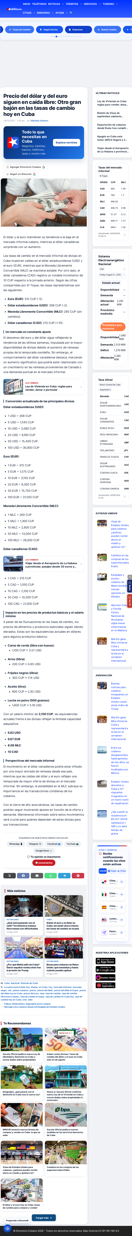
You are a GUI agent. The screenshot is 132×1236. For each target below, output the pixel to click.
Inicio (26, 3)
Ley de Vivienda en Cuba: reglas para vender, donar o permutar (112, 103)
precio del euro (31, 993)
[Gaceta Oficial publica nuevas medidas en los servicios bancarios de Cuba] (66, 1114)
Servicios (90, 3)
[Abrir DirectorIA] (8, 1228)
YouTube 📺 (73, 844)
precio (33, 990)
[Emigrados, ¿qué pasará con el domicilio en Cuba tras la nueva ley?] (22, 1077)
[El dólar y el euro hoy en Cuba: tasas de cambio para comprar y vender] (22, 1190)
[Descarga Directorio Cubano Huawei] (105, 987)
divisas (34, 987)
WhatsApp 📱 (16, 844)
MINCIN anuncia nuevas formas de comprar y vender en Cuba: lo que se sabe (21, 1132)
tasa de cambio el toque (32, 996)
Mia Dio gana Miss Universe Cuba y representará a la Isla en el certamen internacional (119, 650)
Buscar (71, 13)
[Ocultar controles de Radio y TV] (129, 577)
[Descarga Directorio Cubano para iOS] (105, 963)
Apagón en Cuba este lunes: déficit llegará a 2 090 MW (111, 138)
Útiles (27, 12)
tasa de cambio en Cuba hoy (60, 996)
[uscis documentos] (103, 814)
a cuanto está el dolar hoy (17, 987)
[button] (129, 586)
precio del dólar (45, 990)
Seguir (113, 871)
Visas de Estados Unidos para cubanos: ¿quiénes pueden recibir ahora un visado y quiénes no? (20, 1170)
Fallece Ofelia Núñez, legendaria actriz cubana (27, 1004)
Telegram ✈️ (35, 844)
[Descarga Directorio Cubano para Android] (105, 971)
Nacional (15, 983)
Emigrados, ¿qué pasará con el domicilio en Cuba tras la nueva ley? (21, 1093)
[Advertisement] (66, 64)
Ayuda (60, 12)
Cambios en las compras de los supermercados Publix (63, 1168)
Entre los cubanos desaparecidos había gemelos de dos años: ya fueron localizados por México (120, 760)
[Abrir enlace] (103, 523)
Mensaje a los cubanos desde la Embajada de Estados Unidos (34, 1007)
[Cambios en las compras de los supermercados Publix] (66, 1152)
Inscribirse (103, 871)
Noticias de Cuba (29, 983)
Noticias (54, 3)
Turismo (108, 3)
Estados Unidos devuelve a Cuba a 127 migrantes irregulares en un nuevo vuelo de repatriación (120, 792)
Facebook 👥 (54, 844)
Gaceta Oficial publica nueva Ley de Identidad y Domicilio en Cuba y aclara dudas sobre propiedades (21, 1057)
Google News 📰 (44, 850)
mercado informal (62, 987)
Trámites (72, 3)
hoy (50, 987)
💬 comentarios (43, 862)
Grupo (123, 871)
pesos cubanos (20, 990)
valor (30, 999)
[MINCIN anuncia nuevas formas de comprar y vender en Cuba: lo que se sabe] (22, 1114)
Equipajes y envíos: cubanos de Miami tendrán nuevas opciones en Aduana (119, 585)
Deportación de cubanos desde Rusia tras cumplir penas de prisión (111, 126)
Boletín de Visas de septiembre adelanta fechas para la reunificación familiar (109, 114)
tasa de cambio (53, 993)
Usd (25, 999)
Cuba (6, 983)
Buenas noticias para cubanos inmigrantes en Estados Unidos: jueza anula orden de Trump (119, 696)
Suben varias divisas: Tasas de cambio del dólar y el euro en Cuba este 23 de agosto (64, 1057)
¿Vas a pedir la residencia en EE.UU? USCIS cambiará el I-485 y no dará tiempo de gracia (119, 822)
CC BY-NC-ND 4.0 (108, 1230)
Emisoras (43, 12)
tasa (42, 993)
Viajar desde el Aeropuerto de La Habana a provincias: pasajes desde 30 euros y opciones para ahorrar (113, 150)
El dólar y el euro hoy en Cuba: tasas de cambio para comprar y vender (21, 1206)
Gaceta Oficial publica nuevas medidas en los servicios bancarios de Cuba (65, 1132)
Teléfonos (39, 3)
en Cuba (43, 987)
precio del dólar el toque (66, 990)
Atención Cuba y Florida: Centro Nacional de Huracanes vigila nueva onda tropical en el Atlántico (119, 618)
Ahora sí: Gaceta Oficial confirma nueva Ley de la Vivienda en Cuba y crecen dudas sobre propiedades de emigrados (65, 1096)
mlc (10, 990)
